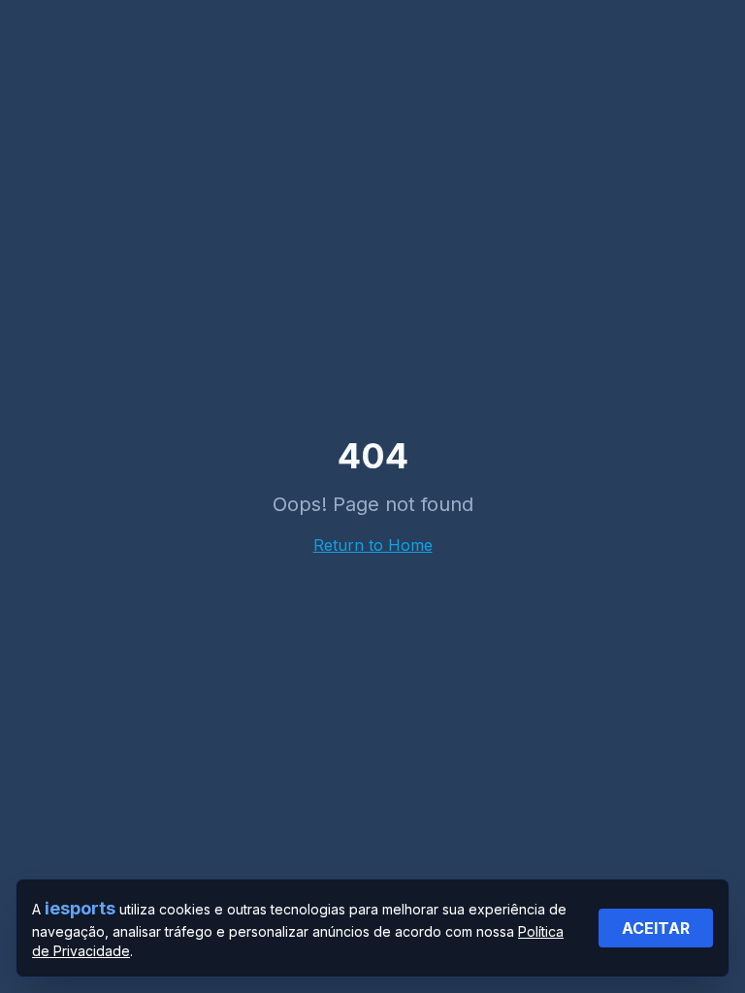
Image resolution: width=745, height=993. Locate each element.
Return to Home (373, 545)
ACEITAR (656, 928)
